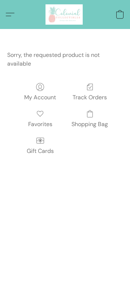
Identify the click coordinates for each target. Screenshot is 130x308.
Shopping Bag (90, 124)
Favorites (40, 124)
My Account (40, 97)
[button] (65, 14)
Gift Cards (40, 151)
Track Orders (90, 97)
